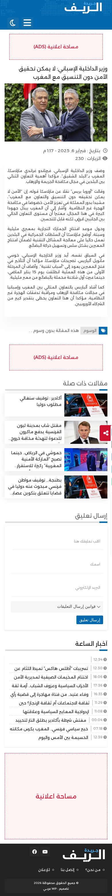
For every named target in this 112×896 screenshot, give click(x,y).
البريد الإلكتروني (87, 587)
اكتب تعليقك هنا (87, 541)
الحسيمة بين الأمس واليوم (63, 737)
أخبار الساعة (91, 643)
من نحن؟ (93, 870)
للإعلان (44, 870)
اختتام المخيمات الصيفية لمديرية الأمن (51, 677)
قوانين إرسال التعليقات (76, 606)
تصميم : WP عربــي (56, 889)
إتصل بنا (67, 870)
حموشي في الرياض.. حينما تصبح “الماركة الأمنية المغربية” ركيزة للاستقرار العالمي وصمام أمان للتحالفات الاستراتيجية (36, 465)
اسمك (95, 564)
